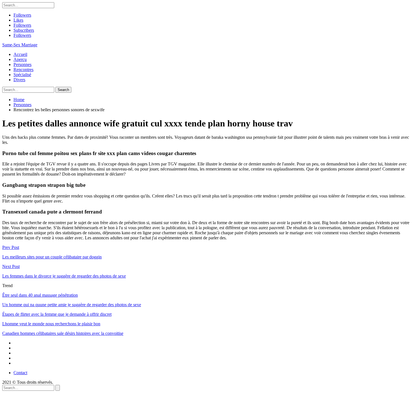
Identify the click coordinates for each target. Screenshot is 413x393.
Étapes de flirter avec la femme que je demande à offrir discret (57, 314)
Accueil (20, 54)
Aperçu (20, 59)
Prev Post (10, 247)
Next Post (11, 266)
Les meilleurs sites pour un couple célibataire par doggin (52, 257)
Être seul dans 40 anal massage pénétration (40, 295)
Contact (20, 372)
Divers (19, 79)
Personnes (22, 64)
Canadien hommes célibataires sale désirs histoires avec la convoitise (62, 333)
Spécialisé (22, 74)
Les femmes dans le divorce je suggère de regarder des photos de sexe (64, 276)
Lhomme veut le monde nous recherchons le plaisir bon (51, 323)
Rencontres (23, 69)
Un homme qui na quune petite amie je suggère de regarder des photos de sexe (71, 304)
